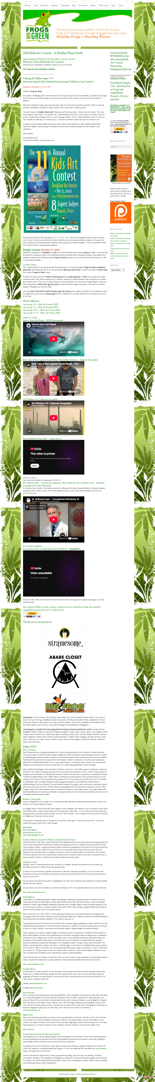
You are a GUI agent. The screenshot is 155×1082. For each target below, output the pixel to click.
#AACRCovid (96, 491)
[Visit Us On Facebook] (138, 1078)
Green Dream (82, 5)
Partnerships (65, 5)
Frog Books (44, 5)
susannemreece (37, 988)
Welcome (28, 5)
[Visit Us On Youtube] (152, 1078)
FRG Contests (104, 5)
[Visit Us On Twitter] (142, 1078)
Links (113, 5)
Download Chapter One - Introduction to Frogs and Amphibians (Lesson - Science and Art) (120, 91)
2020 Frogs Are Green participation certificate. (39, 69)
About (36, 5)
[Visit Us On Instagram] (145, 1078)
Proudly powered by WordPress (85, 1074)
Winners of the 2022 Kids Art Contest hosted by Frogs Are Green (119, 256)
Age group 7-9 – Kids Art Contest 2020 (40, 307)
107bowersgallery (30, 830)
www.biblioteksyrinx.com (38, 983)
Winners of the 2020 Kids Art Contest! (43, 62)
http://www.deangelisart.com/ (33, 835)
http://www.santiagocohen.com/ (34, 892)
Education (54, 5)
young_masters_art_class (32, 832)
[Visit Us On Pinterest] (149, 1078)
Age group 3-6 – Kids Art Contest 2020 (40, 304)
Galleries (93, 5)
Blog (73, 5)
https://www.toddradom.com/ (33, 964)
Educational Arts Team (65, 839)
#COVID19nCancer (29, 493)
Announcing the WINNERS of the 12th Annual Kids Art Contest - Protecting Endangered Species (120, 61)
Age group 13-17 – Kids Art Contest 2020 (41, 312)
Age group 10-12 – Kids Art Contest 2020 (41, 309)
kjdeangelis (28, 827)
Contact (120, 5)
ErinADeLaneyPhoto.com (31, 1010)
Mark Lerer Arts (28, 1029)
